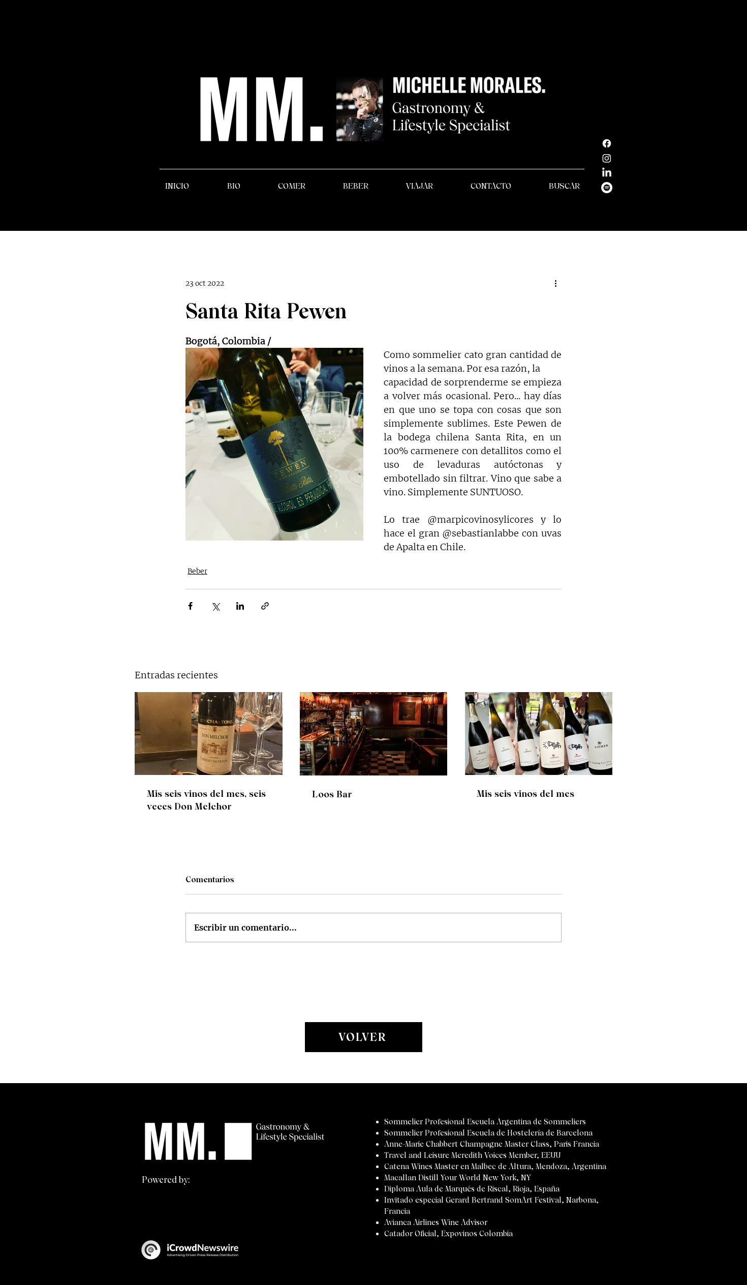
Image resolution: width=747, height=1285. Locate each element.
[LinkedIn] (606, 172)
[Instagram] (606, 158)
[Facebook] (606, 143)
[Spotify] (606, 187)
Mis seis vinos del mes (525, 793)
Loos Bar (332, 794)
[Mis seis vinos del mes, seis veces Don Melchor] (209, 733)
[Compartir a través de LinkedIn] (240, 606)
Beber (197, 571)
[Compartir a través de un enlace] (265, 606)
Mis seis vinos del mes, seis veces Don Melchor (206, 800)
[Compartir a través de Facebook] (190, 606)
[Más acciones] (555, 283)
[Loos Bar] (374, 733)
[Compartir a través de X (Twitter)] (215, 606)
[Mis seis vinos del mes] (538, 733)
